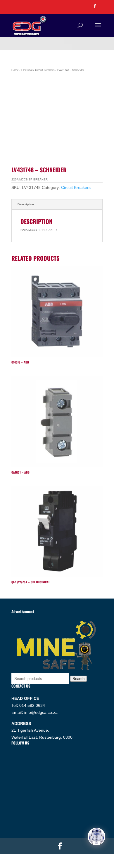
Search (78, 678)
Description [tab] (26, 204)
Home (15, 70)
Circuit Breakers (45, 70)
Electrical (26, 70)
